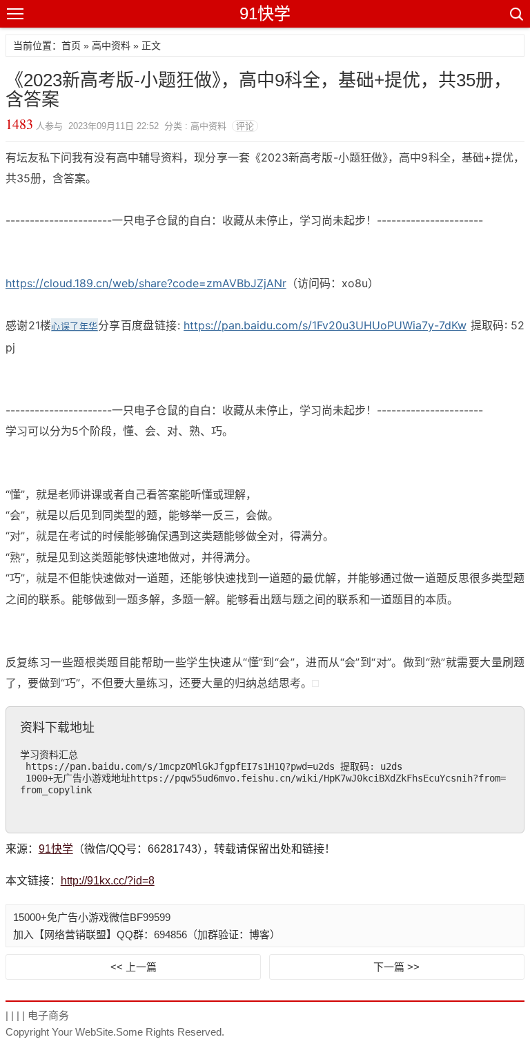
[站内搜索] (515, 14)
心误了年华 (74, 325)
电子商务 (48, 1015)
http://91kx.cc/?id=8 (108, 881)
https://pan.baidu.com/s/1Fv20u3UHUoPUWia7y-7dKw (325, 325)
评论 (245, 126)
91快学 (265, 13)
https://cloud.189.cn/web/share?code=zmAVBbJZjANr (146, 283)
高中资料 (111, 45)
